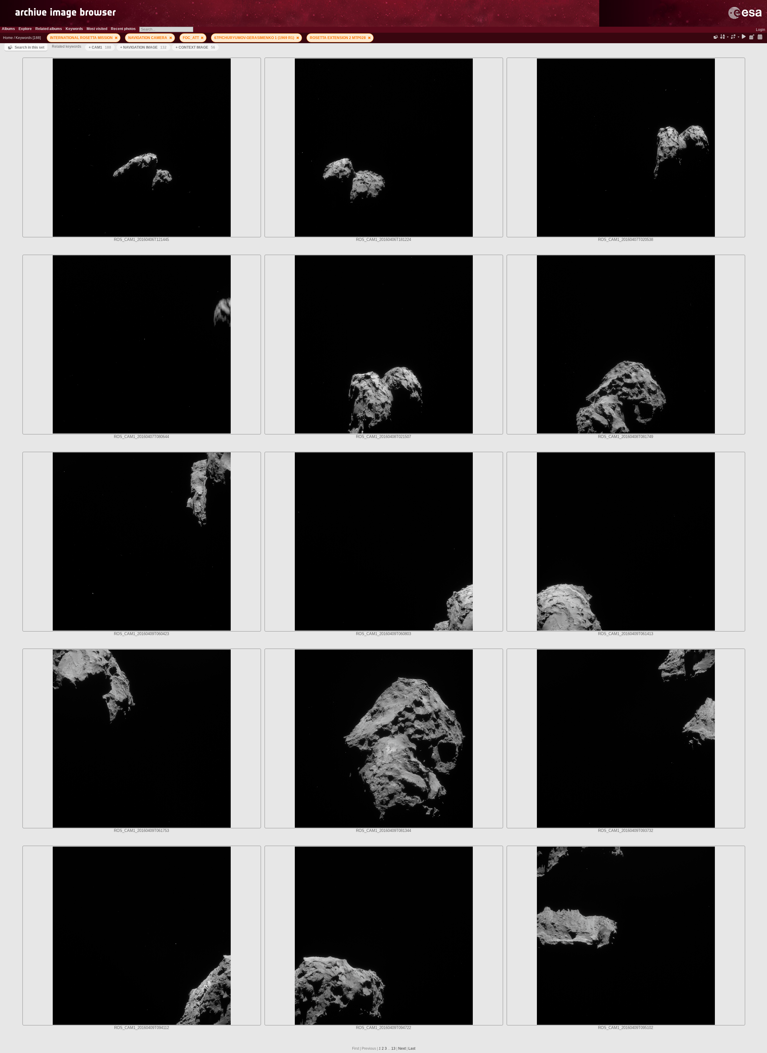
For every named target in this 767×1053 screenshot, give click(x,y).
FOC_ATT (191, 38)
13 (393, 1048)
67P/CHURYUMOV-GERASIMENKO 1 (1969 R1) (254, 38)
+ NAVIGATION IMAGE (143, 47)
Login (760, 30)
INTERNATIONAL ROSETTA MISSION (82, 38)
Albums (8, 29)
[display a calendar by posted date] (751, 37)
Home (8, 38)
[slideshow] (744, 37)
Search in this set (29, 47)
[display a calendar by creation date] (759, 37)
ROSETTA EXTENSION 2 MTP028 (338, 38)
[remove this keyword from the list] (116, 38)
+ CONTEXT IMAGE (195, 47)
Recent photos (123, 29)
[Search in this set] (715, 36)
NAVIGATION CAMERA (148, 38)
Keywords (24, 38)
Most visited (97, 29)
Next (402, 1048)
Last (411, 1048)
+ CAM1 (100, 47)
